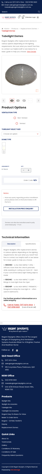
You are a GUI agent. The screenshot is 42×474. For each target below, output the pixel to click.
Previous (3, 100)
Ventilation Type (9, 112)
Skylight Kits (6, 401)
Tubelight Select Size (11, 129)
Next (38, 100)
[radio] (21, 117)
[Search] (39, 12)
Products (14, 29)
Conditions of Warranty (11, 448)
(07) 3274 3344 (11, 360)
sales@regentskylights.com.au (16, 363)
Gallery (4, 445)
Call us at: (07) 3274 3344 (14, 2)
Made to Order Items (10, 417)
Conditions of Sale (9, 452)
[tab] (11, 244)
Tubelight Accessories (10, 411)
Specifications (31, 244)
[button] (37, 91)
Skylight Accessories (9, 404)
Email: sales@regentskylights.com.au (18, 5)
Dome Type (6, 139)
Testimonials (6, 442)
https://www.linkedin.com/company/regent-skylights (17, 350)
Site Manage (15, 470)
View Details (31, 52)
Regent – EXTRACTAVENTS (12, 421)
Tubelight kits (7, 407)
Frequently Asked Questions (12, 455)
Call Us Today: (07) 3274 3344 (20, 305)
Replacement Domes (29, 29)
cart (23, 18)
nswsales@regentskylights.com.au (18, 7)
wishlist (19, 18)
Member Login (31, 17)
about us (5, 438)
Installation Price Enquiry (21, 209)
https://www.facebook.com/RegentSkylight (12, 350)
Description (11, 244)
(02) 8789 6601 (31, 2)
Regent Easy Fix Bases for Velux (14, 414)
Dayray (4, 424)
